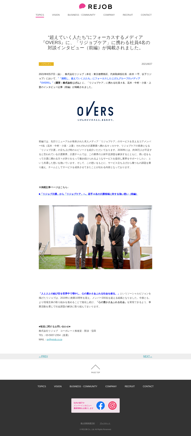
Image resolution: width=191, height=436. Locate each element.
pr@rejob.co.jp (54, 339)
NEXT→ (147, 356)
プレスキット (105, 423)
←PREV (43, 356)
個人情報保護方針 (88, 423)
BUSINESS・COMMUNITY (81, 15)
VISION (56, 15)
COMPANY (109, 15)
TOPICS (40, 15)
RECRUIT (128, 15)
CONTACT (146, 15)
